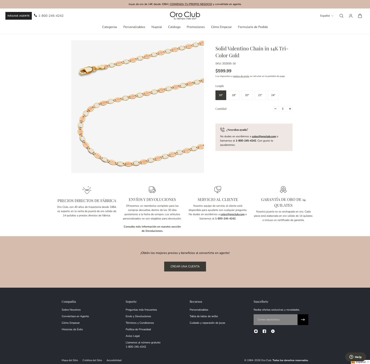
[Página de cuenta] (350, 16)
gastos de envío (241, 76)
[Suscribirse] (303, 319)
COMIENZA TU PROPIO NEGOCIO (191, 4)
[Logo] (185, 16)
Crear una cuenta (185, 266)
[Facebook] (264, 331)
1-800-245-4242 (51, 16)
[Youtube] (273, 331)
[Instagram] (256, 331)
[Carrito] (360, 16)
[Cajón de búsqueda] (341, 16)
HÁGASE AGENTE (19, 15)
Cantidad (220, 108)
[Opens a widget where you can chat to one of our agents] (355, 357)
